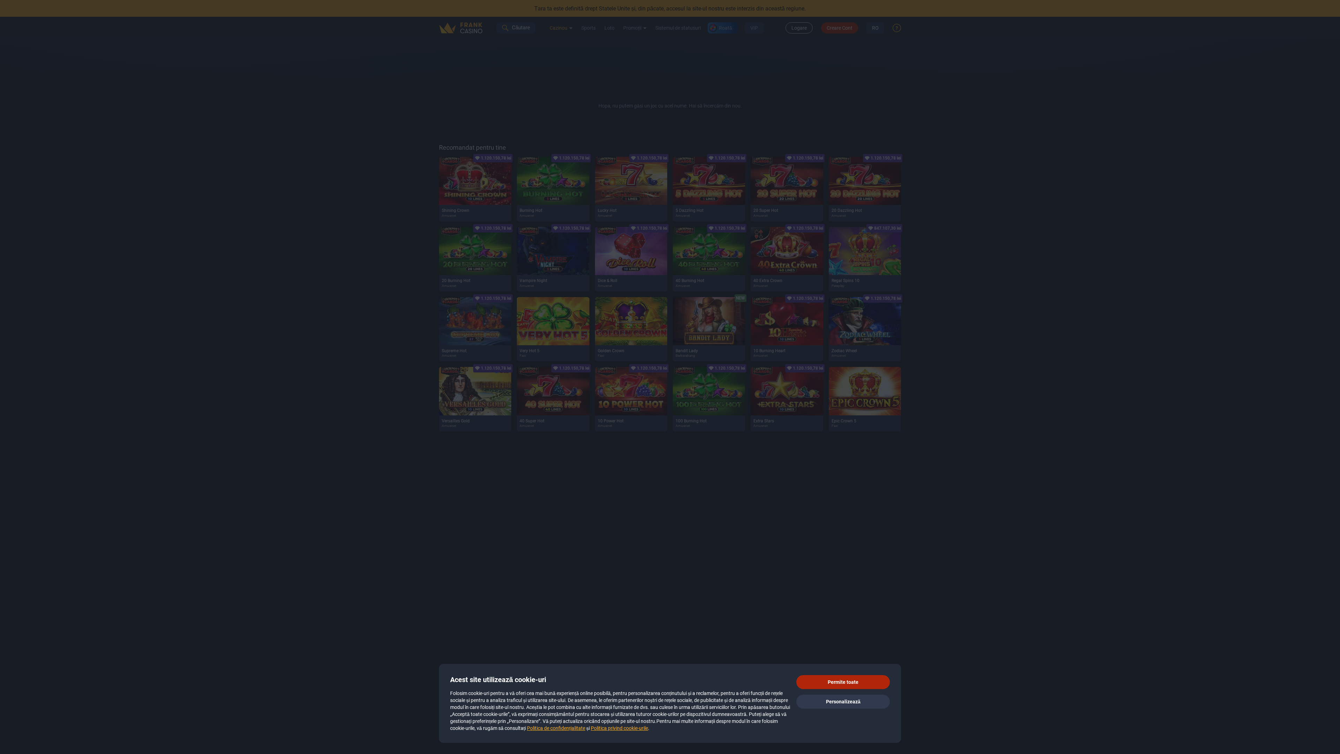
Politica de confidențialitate (556, 728)
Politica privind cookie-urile (619, 728)
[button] (843, 682)
